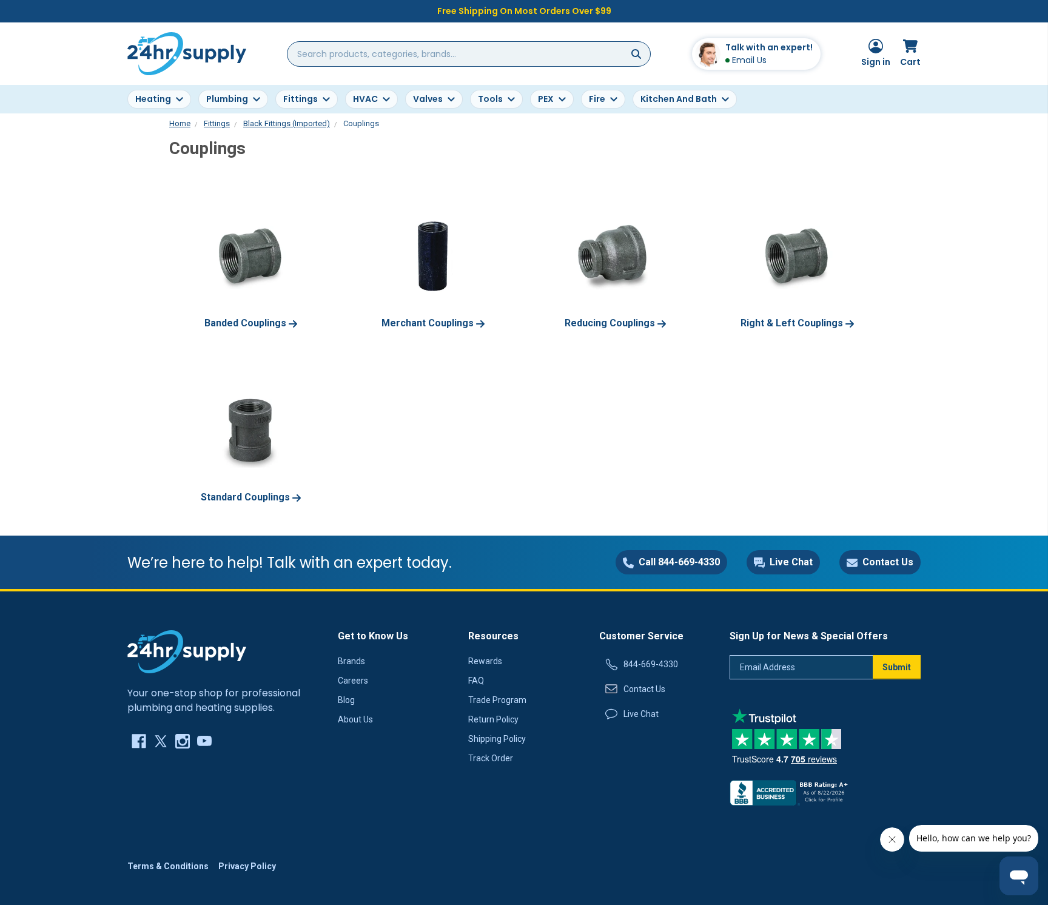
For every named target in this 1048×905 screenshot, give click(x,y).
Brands (351, 661)
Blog (346, 700)
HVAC (365, 99)
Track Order (490, 758)
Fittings (300, 99)
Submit (896, 667)
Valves (428, 99)
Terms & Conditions (168, 866)
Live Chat (641, 714)
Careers (353, 680)
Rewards (485, 661)
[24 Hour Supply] (186, 651)
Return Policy (493, 719)
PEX (546, 99)
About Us (355, 719)
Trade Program (497, 700)
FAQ (476, 680)
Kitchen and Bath (678, 99)
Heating (153, 99)
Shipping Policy (497, 739)
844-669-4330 (650, 664)
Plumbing (227, 99)
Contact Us (644, 689)
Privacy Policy (247, 866)
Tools (490, 99)
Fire (597, 99)
